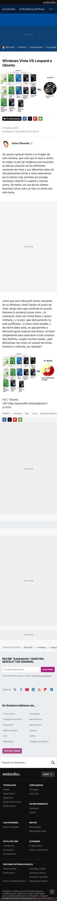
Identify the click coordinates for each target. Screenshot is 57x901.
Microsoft (10, 47)
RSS (39, 689)
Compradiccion (10, 854)
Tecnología (51, 47)
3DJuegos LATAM (37, 868)
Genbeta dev (35, 725)
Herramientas (35, 719)
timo (5, 736)
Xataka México (9, 868)
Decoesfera (8, 850)
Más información (45, 898)
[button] (22, 143)
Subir (46, 774)
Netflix (32, 736)
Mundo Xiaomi (9, 806)
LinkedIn (51, 689)
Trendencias (8, 846)
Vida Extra (34, 793)
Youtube (27, 689)
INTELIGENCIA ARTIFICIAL (32, 9)
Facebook (25, 119)
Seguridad (8, 725)
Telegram (33, 689)
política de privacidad (41, 676)
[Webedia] (50, 2)
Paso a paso (9, 713)
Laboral (33, 730)
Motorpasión (35, 827)
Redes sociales (10, 730)
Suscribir (48, 669)
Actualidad (34, 713)
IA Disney (41, 647)
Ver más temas (12, 751)
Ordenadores (36, 47)
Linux (34, 413)
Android (22, 47)
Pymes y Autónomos (38, 850)
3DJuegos (34, 789)
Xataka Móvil (9, 793)
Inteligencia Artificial (39, 741)
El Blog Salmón (36, 846)
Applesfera (8, 798)
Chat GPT (28, 647)
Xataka (6, 789)
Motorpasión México (38, 881)
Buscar (53, 762)
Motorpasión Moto (37, 831)
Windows (18, 413)
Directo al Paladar (11, 827)
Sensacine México (37, 873)
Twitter (30, 119)
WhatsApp (8, 741)
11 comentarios (13, 118)
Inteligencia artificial (12, 719)
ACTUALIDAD (8, 9)
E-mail (40, 119)
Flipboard (35, 119)
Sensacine (34, 808)
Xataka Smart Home (12, 802)
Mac (27, 413)
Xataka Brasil (9, 873)
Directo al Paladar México (14, 881)
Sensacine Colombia (38, 877)
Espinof (32, 812)
